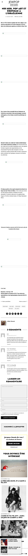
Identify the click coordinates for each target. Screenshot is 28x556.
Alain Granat (11, 321)
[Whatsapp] (18, 314)
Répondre (8, 344)
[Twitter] (13, 314)
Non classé (14, 5)
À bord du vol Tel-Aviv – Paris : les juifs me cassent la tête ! (13, 517)
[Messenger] (10, 314)
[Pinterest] (15, 314)
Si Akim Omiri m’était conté (13, 540)
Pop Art (11, 308)
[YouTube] (26, 554)
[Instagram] (24, 554)
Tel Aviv (17, 308)
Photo (23, 306)
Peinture (18, 306)
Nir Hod (12, 306)
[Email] (21, 314)
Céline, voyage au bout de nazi (14, 547)
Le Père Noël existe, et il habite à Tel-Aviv (13, 482)
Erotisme (5, 306)
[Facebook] (7, 314)
